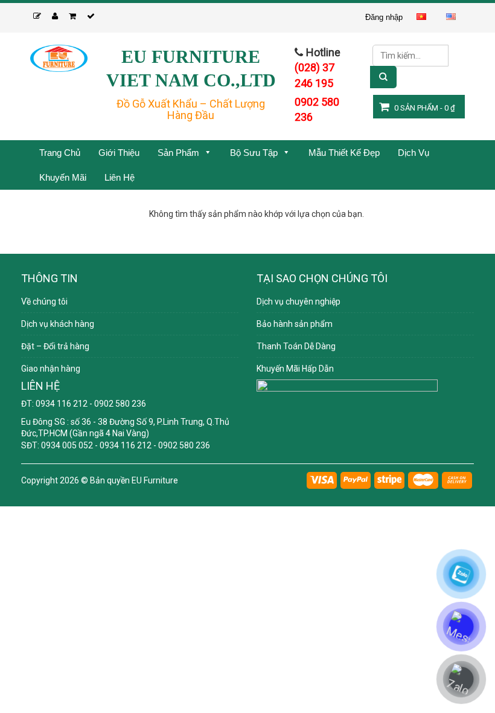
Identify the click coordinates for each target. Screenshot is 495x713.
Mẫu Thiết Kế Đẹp (344, 152)
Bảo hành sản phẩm (295, 324)
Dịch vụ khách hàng (57, 324)
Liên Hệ (119, 177)
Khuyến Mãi (62, 177)
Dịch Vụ (413, 152)
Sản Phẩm (178, 152)
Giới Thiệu (118, 152)
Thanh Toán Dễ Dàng (296, 346)
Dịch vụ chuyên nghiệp (298, 301)
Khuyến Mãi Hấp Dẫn (295, 368)
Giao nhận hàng (50, 368)
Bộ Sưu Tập (254, 152)
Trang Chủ (59, 152)
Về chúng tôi (44, 301)
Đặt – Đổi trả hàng (55, 346)
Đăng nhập (384, 17)
